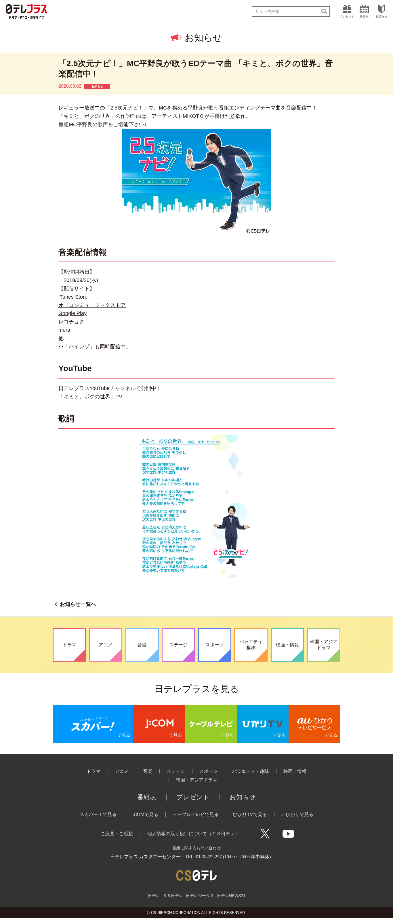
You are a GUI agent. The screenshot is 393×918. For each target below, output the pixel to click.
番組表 (146, 797)
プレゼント (192, 797)
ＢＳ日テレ (173, 895)
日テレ (154, 895)
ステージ (176, 771)
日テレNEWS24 (231, 895)
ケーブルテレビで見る (196, 814)
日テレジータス (200, 895)
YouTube (288, 833)
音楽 (147, 771)
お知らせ (243, 797)
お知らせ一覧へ (78, 604)
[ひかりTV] (263, 724)
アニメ (122, 771)
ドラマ (93, 771)
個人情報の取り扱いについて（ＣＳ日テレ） (193, 833)
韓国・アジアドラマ (196, 779)
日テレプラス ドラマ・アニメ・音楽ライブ (26, 11)
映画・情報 (294, 771)
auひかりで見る (297, 814)
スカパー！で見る (98, 814)
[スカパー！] (93, 724)
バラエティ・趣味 (250, 771)
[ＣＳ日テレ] (196, 875)
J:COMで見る (144, 814)
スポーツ (208, 771)
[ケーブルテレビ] (211, 724)
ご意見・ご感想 (117, 833)
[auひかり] (314, 724)
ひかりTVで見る (250, 814)
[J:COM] (159, 724)
